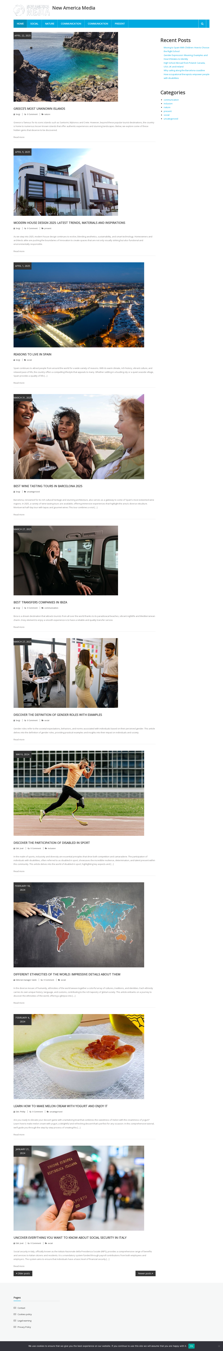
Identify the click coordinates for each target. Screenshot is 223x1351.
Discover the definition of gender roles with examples (58, 715)
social (34, 23)
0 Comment (32, 114)
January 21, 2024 (22, 1151)
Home (20, 23)
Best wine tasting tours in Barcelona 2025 (48, 486)
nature (49, 23)
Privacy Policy (24, 1327)
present (120, 23)
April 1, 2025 (22, 265)
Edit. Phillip (20, 1111)
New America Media (73, 8)
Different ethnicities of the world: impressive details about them (67, 974)
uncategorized (33, 491)
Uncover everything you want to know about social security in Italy (70, 1238)
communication (71, 23)
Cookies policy (25, 1314)
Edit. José (20, 848)
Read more (19, 137)
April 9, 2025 (22, 151)
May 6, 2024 (22, 754)
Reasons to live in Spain (32, 354)
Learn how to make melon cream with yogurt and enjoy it (61, 1106)
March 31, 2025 (23, 397)
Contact (21, 1307)
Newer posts (144, 1273)
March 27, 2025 (23, 529)
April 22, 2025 (23, 35)
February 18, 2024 (22, 887)
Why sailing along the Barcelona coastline (184, 70)
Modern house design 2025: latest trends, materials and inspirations (69, 223)
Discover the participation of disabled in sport (52, 843)
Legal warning (24, 1320)
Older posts (24, 1273)
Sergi (18, 114)
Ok (191, 1346)
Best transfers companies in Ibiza (40, 602)
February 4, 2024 (23, 1019)
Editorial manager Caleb (26, 980)
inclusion (52, 848)
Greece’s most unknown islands (39, 109)
